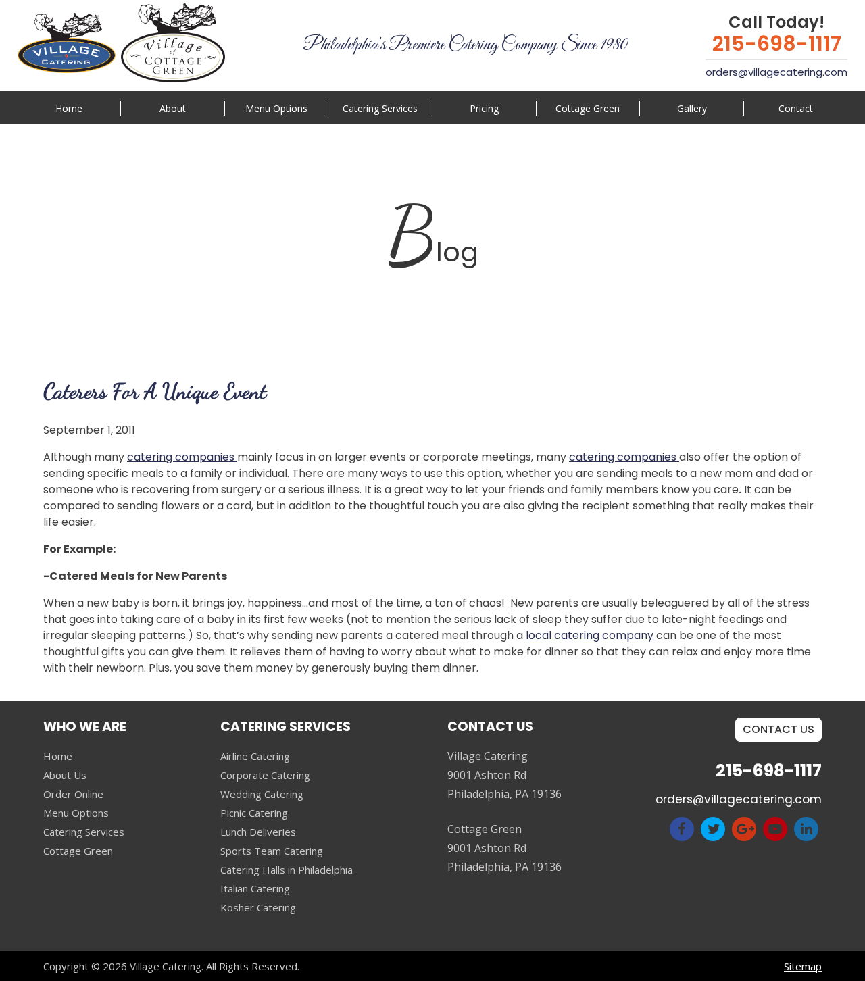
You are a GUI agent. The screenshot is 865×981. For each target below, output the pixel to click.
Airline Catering (255, 756)
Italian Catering (255, 888)
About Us (64, 775)
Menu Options (276, 108)
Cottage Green (587, 108)
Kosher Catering (258, 907)
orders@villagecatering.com (776, 72)
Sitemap (803, 966)
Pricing (484, 108)
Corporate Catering (265, 775)
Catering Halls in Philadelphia (286, 869)
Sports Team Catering (271, 850)
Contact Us (778, 729)
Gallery (692, 108)
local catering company (591, 635)
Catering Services (83, 831)
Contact (795, 108)
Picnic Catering (254, 813)
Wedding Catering (261, 794)
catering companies (182, 457)
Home (68, 108)
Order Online (73, 794)
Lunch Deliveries (258, 831)
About (172, 108)
